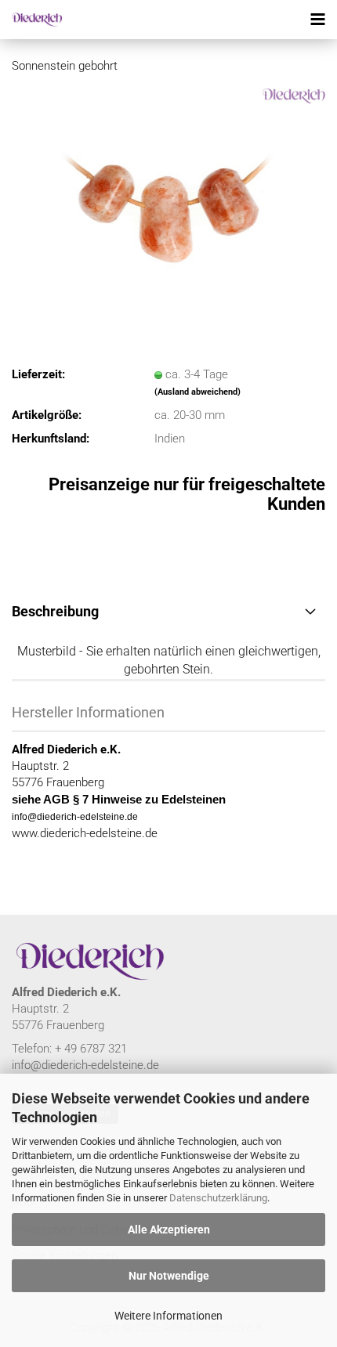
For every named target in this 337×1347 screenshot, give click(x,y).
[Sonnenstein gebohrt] (168, 205)
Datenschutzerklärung (218, 1198)
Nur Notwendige (169, 1275)
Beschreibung (55, 611)
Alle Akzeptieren (169, 1229)
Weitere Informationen (168, 1315)
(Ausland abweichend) (197, 392)
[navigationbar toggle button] (317, 19)
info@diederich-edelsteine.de (85, 1065)
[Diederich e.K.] (31, 19)
